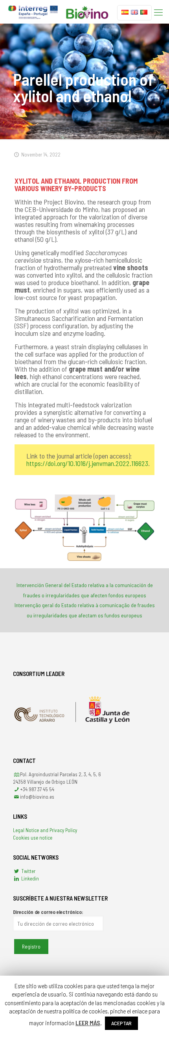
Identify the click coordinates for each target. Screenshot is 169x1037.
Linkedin (29, 878)
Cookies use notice (32, 837)
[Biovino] (58, 12)
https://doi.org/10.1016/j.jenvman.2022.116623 (87, 463)
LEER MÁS (87, 1022)
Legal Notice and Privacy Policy (45, 830)
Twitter (27, 871)
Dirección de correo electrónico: (48, 912)
